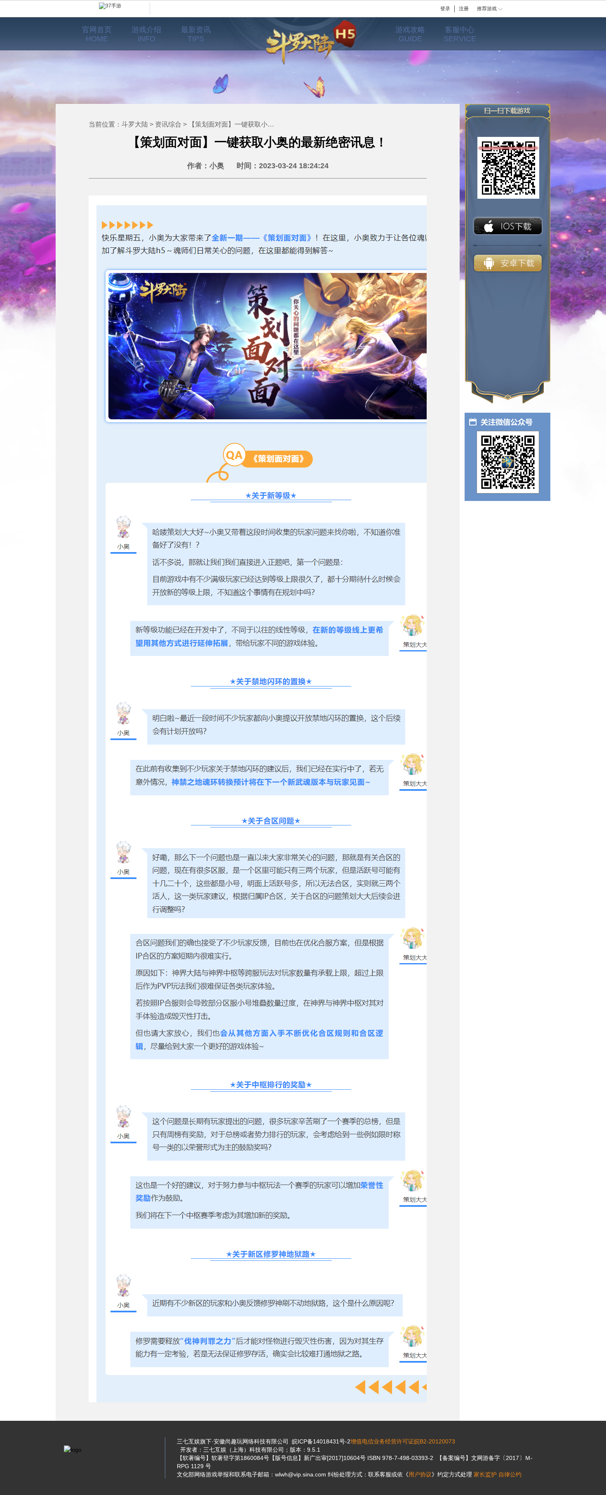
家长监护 (485, 1474)
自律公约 (509, 1474)
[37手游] (124, 8)
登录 (445, 9)
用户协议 (420, 1474)
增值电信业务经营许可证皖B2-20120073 (402, 1441)
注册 (464, 9)
